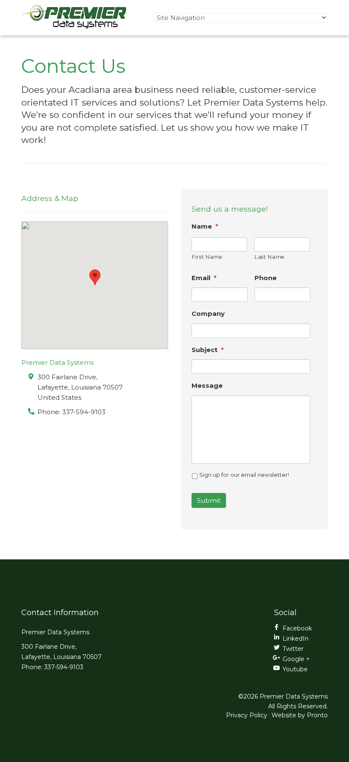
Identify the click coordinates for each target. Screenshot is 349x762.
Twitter (293, 649)
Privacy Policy (246, 715)
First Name (207, 257)
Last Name (270, 257)
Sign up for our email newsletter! (244, 474)
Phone (266, 278)
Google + (296, 659)
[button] (95, 277)
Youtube (295, 669)
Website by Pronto (300, 715)
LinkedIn (296, 638)
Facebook (297, 628)
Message (207, 385)
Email (204, 278)
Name (205, 226)
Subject (208, 350)
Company (208, 313)
